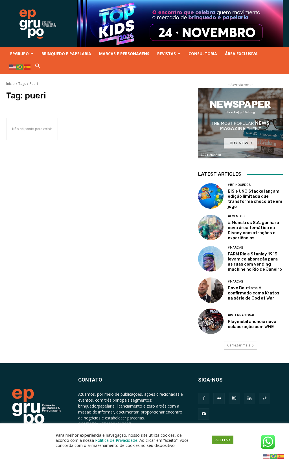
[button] (38, 67)
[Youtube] (203, 414)
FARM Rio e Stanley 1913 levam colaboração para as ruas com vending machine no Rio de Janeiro (255, 261)
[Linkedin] (249, 398)
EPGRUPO (19, 53)
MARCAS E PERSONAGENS (124, 53)
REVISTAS (166, 53)
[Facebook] (203, 398)
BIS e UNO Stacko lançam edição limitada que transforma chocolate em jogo (255, 199)
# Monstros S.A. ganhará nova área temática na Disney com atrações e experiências (253, 230)
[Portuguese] (20, 66)
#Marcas (235, 247)
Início (10, 83)
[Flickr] (219, 398)
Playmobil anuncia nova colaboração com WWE (252, 324)
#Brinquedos (239, 184)
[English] (12, 66)
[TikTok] (264, 398)
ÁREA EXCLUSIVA (241, 53)
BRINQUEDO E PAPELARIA (66, 53)
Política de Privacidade (116, 440)
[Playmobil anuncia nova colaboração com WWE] (211, 321)
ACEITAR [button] (222, 439)
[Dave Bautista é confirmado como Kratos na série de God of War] (211, 290)
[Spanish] (27, 66)
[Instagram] (234, 398)
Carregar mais (238, 345)
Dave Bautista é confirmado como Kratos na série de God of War (253, 293)
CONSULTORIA (203, 53)
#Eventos (236, 216)
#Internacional (241, 315)
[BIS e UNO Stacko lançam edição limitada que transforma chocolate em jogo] (211, 196)
